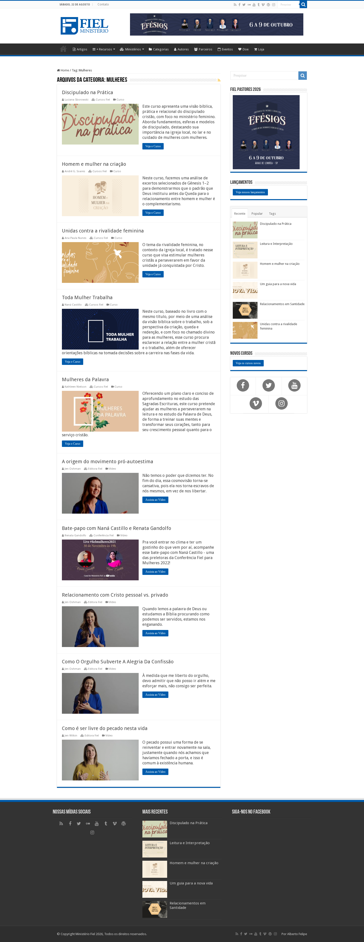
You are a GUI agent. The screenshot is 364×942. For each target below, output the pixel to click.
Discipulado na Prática (87, 92)
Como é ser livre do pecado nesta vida (105, 728)
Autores (183, 49)
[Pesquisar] (303, 4)
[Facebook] (239, 5)
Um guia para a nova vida (278, 284)
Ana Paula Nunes (75, 238)
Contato (103, 4)
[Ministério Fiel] (85, 25)
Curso (120, 99)
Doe (246, 49)
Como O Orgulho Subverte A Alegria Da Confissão (118, 662)
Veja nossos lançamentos (250, 192)
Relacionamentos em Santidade (282, 304)
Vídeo (112, 468)
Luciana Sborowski (76, 99)
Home (63, 48)
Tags (272, 213)
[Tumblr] (258, 5)
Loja (261, 49)
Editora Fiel (95, 468)
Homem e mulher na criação (94, 164)
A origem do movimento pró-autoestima (107, 461)
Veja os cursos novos (248, 363)
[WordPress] (268, 5)
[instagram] (274, 5)
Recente (239, 213)
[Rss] (235, 5)
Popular (257, 213)
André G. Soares (75, 171)
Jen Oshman (73, 468)
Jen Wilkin (71, 735)
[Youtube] (254, 5)
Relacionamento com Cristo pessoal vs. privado (115, 595)
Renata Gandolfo (75, 535)
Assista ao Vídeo (155, 500)
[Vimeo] (263, 5)
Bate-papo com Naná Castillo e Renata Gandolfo (116, 528)
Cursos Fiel (103, 99)
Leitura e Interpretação (276, 244)
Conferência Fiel (104, 535)
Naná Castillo (73, 304)
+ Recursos (104, 49)
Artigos (82, 49)
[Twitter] (244, 5)
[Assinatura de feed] (219, 80)
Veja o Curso (153, 146)
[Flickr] (249, 5)
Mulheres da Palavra (85, 379)
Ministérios (133, 49)
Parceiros (205, 49)
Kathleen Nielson (75, 386)
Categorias (161, 49)
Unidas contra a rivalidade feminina (103, 231)
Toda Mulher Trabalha (87, 297)
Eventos (227, 49)
